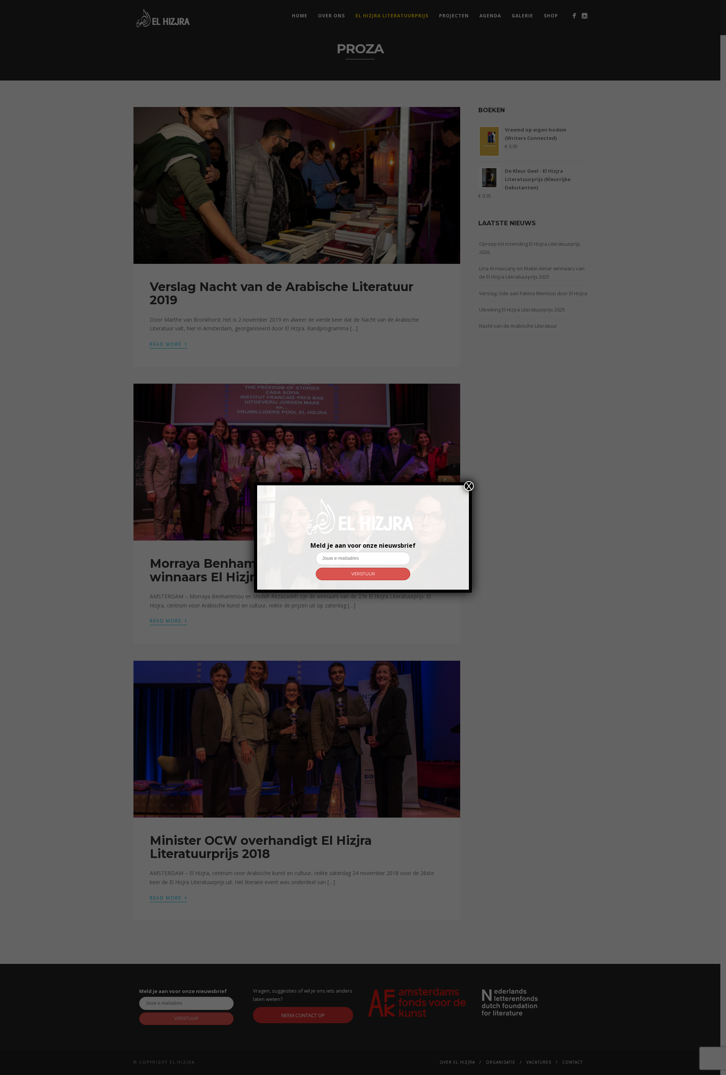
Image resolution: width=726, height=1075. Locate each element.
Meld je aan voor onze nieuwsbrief (363, 545)
